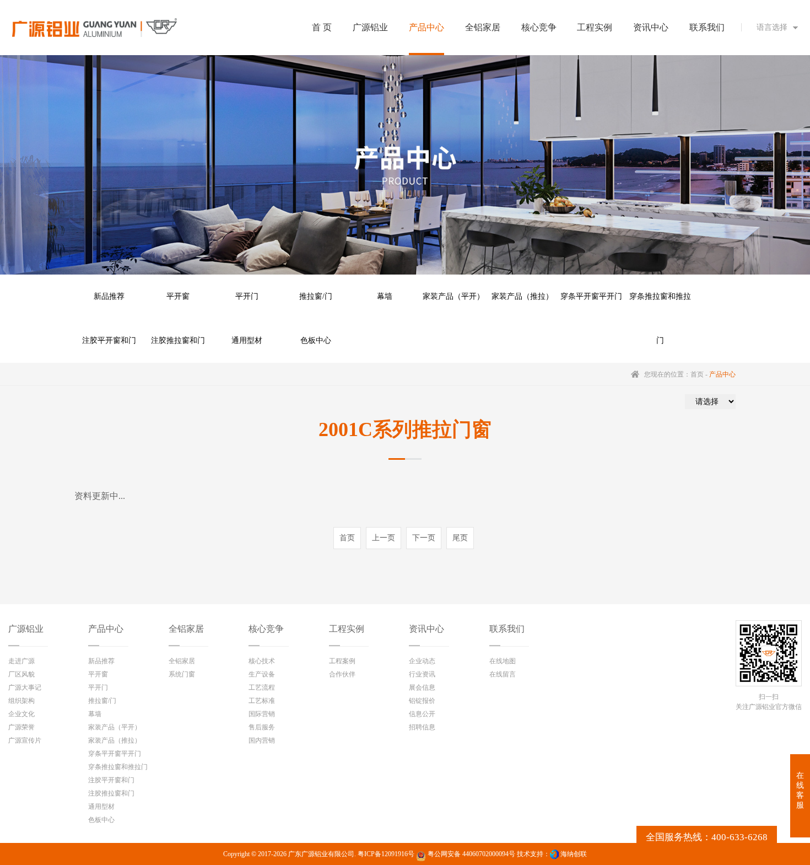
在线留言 (502, 674)
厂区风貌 (21, 674)
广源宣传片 (24, 740)
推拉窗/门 (315, 296)
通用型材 (246, 340)
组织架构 (21, 701)
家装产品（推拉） (522, 296)
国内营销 (262, 740)
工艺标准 (262, 701)
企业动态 (422, 661)
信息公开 (422, 714)
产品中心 (105, 628)
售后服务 (262, 727)
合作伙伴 (342, 674)
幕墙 (384, 296)
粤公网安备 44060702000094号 (470, 854)
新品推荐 (109, 296)
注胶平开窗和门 (109, 340)
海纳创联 (573, 854)
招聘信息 (422, 727)
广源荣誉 (21, 727)
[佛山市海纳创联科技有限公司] (554, 854)
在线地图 (502, 661)
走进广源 (21, 661)
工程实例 (346, 628)
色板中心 (315, 340)
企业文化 (21, 714)
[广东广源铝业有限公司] (94, 27)
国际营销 (262, 714)
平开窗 (178, 296)
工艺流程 (262, 687)
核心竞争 (266, 628)
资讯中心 (426, 628)
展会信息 (422, 687)
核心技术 (262, 661)
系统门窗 (182, 674)
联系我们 (507, 628)
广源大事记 (24, 687)
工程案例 (342, 661)
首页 (697, 374)
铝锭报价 (422, 701)
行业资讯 (422, 674)
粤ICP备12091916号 (386, 854)
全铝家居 (186, 628)
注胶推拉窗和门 (178, 340)
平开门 (246, 296)
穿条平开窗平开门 (591, 296)
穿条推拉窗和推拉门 (660, 305)
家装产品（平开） (453, 296)
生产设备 (262, 674)
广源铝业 (26, 628)
